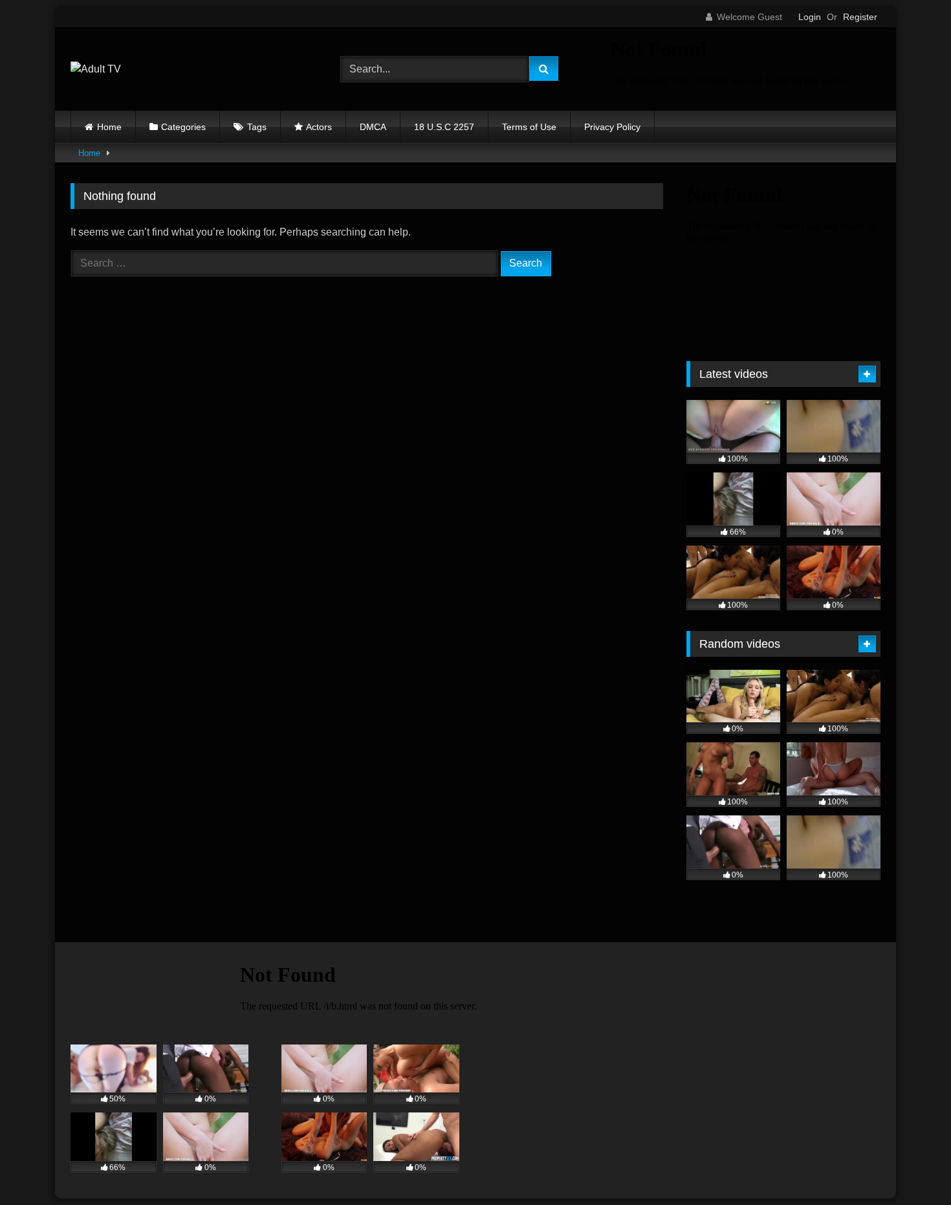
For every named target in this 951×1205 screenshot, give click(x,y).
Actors (319, 127)
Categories (183, 127)
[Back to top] (911, 1166)
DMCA (373, 127)
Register (860, 17)
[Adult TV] (96, 69)
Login (809, 17)
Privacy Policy (612, 127)
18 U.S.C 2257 (444, 127)
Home (109, 127)
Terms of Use (529, 127)
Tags (257, 127)
